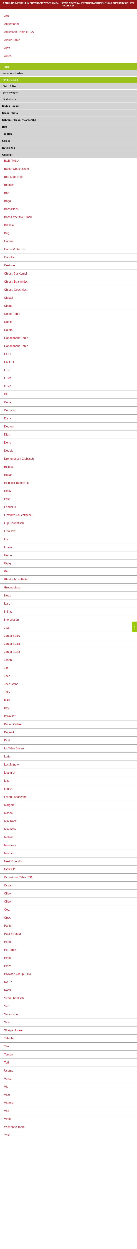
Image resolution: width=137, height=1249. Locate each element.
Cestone (9, 265)
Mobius (8, 837)
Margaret (9, 804)
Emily (7, 490)
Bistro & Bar (9, 86)
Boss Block (11, 209)
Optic (7, 917)
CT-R (7, 386)
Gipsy (7, 563)
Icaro (7, 603)
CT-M (7, 378)
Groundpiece (12, 587)
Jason (8, 659)
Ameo (8, 56)
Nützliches (8, 147)
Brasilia (9, 225)
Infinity (8, 611)
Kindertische (10, 99)
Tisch (5, 66)
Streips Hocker (13, 1030)
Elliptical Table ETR (16, 482)
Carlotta (9, 257)
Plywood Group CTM (17, 974)
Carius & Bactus (14, 249)
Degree (9, 426)
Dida (7, 434)
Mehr (134, 626)
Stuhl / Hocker (10, 105)
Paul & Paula (12, 933)
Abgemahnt (11, 23)
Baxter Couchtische (16, 168)
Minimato (10, 829)
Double (8, 450)
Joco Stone (11, 684)
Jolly (7, 692)
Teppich (7, 133)
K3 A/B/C (10, 716)
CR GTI (9, 362)
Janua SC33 (12, 651)
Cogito (8, 321)
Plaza (7, 965)
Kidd (7, 740)
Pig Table (10, 949)
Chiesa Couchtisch (16, 289)
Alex (7, 48)
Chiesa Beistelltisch (16, 281)
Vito (6, 1110)
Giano (8, 555)
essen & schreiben (13, 73)
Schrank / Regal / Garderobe (19, 119)
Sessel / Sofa (10, 112)
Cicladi (8, 297)
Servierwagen (10, 92)
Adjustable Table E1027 (19, 31)
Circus (8, 305)
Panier (8, 925)
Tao (6, 1046)
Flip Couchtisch (14, 523)
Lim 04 (8, 788)
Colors (8, 329)
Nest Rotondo (13, 861)
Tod (6, 1062)
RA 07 (8, 982)
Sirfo (7, 1022)
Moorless (10, 845)
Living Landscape (15, 796)
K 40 (7, 700)
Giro (6, 571)
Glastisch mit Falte (15, 579)
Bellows (9, 184)
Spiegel (6, 140)
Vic (6, 1086)
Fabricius (10, 507)
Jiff (6, 667)
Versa (7, 1078)
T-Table (9, 1038)
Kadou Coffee (13, 724)
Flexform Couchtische (18, 515)
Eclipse (9, 466)
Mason (8, 813)
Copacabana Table (16, 337)
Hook (7, 595)
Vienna (8, 1102)
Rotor (7, 990)
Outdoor (7, 154)
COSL (8, 354)
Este (7, 498)
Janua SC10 (12, 635)
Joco (7, 676)
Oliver (8, 893)
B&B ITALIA (11, 160)
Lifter (7, 780)
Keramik (9, 732)
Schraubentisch (14, 998)
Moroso (9, 853)
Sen (6, 1006)
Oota (7, 909)
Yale (7, 1134)
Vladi (7, 1118)
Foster (8, 547)
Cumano (9, 410)
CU (6, 394)
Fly (6, 539)
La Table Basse (14, 748)
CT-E (7, 370)
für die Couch (10, 79)
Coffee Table (12, 313)
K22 (6, 708)
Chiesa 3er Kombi (15, 273)
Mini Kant (10, 821)
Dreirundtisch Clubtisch (19, 458)
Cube (7, 402)
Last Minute (11, 764)
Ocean (8, 885)
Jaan (7, 627)
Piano (8, 941)
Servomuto (11, 1014)
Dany (7, 418)
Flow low (10, 531)
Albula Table (12, 39)
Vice (7, 1094)
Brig (6, 233)
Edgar (8, 474)
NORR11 (10, 869)
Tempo (8, 1054)
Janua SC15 (12, 643)
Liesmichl (10, 772)
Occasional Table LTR (18, 877)
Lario (7, 756)
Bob (6, 192)
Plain (7, 957)
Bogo (7, 200)
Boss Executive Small (18, 217)
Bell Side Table (13, 176)
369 (6, 15)
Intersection (11, 619)
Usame (8, 1070)
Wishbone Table (14, 1126)
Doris (7, 442)
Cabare (9, 241)
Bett (4, 126)
